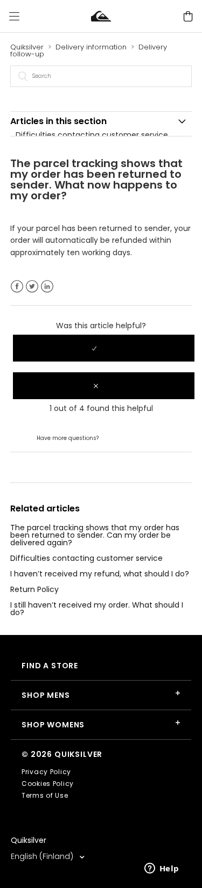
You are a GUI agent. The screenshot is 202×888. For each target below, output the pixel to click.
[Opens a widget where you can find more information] (161, 869)
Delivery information (91, 47)
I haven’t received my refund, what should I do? (99, 573)
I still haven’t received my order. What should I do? (96, 609)
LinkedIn (47, 286)
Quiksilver (27, 47)
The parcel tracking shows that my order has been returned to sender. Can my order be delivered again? (94, 535)
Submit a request (132, 437)
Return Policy (34, 589)
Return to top (35, 466)
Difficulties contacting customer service (92, 134)
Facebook (17, 286)
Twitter (32, 286)
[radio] (104, 348)
